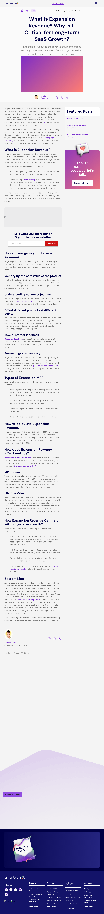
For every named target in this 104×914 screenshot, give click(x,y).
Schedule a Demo (58, 3)
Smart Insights (70, 900)
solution (45, 283)
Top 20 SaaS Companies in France (80, 119)
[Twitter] (15, 890)
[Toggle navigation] (96, 3)
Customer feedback (13, 339)
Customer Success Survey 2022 (90, 896)
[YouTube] (20, 890)
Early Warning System (54, 900)
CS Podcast (87, 892)
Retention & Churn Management (35, 900)
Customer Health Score (54, 897)
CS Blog (86, 889)
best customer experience (29, 599)
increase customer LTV (25, 466)
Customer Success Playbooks (53, 893)
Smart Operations (71, 904)
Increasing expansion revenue (18, 457)
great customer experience (45, 366)
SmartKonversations (71, 891)
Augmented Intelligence (73, 897)
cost (45, 122)
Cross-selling (29, 179)
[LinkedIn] (6, 890)
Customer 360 (52, 889)
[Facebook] (11, 890)
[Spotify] (6, 894)
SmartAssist (69, 894)
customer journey (24, 301)
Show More (33, 907)
